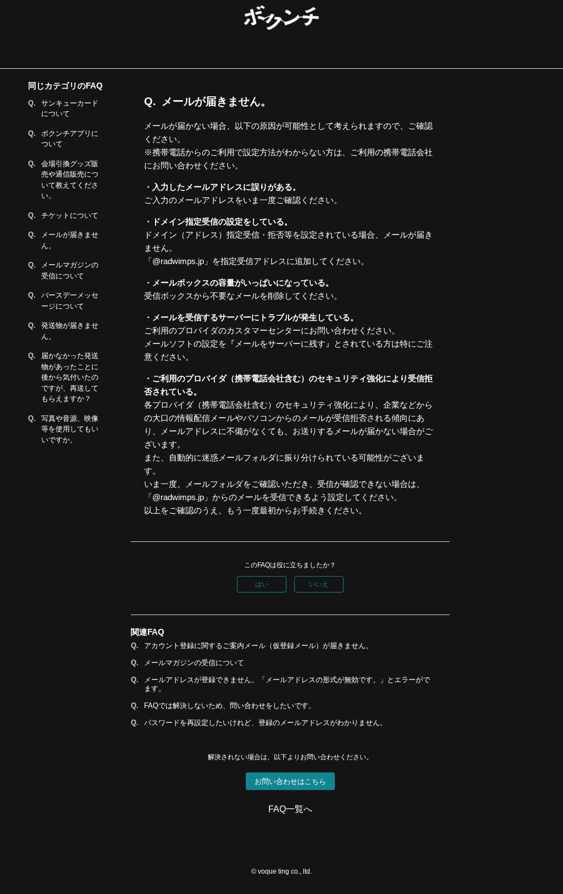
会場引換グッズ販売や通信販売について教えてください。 (69, 180)
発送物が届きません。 (69, 331)
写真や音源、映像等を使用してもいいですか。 (69, 429)
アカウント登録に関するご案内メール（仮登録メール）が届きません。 (258, 645)
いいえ (319, 584)
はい (261, 584)
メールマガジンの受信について (69, 270)
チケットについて (69, 215)
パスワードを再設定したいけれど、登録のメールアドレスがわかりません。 (265, 723)
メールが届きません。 (69, 240)
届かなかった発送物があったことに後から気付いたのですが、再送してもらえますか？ (69, 377)
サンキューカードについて (69, 108)
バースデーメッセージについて (69, 300)
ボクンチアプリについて (69, 139)
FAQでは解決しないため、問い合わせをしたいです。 (230, 705)
